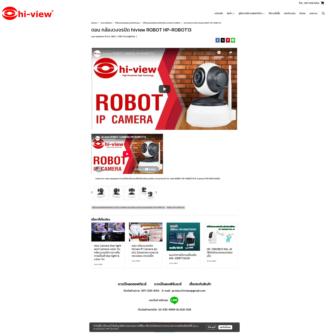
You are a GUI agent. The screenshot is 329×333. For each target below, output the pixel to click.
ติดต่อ (302, 13)
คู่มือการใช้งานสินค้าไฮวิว (251, 13)
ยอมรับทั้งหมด (225, 327)
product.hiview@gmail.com (189, 291)
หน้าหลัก (219, 13)
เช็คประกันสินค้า (200, 283)
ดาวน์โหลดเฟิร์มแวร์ (168, 283)
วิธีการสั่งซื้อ (274, 13)
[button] (323, 13)
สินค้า (230, 13)
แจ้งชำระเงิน (289, 13)
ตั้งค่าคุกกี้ (211, 327)
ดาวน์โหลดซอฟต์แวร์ (132, 283)
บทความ (313, 13)
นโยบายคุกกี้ (114, 328)
